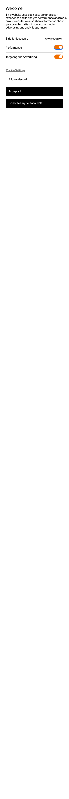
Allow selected (18, 79)
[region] (34, 399)
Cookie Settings (15, 70)
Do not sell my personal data (25, 103)
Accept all (14, 91)
